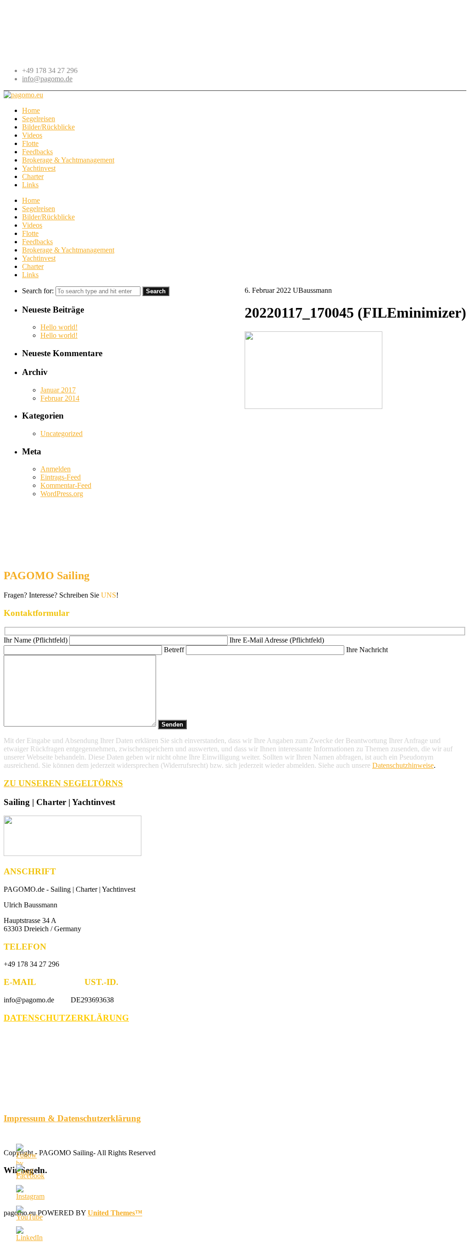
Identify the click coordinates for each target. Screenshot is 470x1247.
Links (30, 275)
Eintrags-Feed (60, 477)
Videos (32, 225)
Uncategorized (61, 433)
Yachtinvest (39, 258)
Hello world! (59, 327)
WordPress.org (61, 494)
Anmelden (55, 469)
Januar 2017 (58, 390)
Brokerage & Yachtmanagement (68, 250)
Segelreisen (38, 208)
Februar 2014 (59, 398)
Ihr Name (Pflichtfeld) (36, 640)
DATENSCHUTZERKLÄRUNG (66, 1018)
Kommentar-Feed (65, 485)
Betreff (175, 650)
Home (31, 200)
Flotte (30, 233)
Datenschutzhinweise (403, 765)
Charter (33, 266)
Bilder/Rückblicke (48, 217)
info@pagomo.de (47, 79)
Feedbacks (37, 242)
